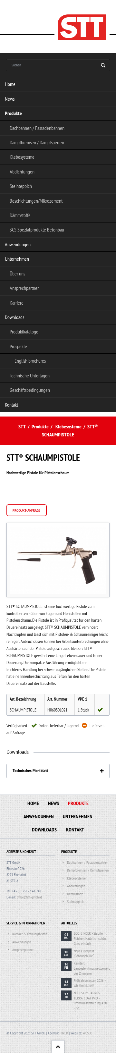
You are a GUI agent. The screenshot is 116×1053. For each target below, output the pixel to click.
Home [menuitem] (10, 84)
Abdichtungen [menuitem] (22, 171)
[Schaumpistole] (58, 560)
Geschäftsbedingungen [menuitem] (30, 390)
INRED (64, 1033)
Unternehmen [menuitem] (17, 259)
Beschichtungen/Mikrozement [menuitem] (36, 201)
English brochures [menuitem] (30, 361)
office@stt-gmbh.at (29, 897)
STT (22, 426)
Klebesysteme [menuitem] (22, 157)
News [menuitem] (10, 99)
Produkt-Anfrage (26, 510)
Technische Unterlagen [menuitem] (30, 375)
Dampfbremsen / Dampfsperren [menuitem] (37, 142)
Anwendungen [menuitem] (18, 244)
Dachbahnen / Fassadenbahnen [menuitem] (37, 128)
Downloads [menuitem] (14, 317)
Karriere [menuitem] (17, 302)
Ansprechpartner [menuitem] (24, 288)
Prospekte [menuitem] (18, 346)
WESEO (87, 1033)
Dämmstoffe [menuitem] (20, 215)
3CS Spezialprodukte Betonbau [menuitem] (37, 229)
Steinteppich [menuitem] (21, 186)
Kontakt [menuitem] (11, 404)
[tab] (58, 771)
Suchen (103, 65)
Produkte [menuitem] (13, 113)
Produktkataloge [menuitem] (24, 331)
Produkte (40, 426)
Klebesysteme (68, 426)
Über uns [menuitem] (17, 273)
